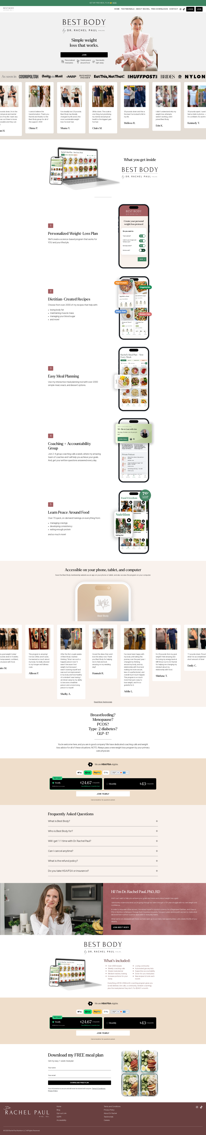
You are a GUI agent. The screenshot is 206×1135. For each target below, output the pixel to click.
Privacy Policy (53, 1091)
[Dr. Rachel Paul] (8, 9)
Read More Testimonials (103, 702)
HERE (115, 3)
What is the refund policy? (63, 861)
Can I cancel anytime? (60, 851)
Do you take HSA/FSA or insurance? (68, 871)
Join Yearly (103, 794)
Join (199, 9)
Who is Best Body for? (60, 831)
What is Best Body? (59, 821)
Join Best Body (121, 927)
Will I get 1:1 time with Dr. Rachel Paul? (69, 841)
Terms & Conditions (98, 1088)
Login (190, 9)
